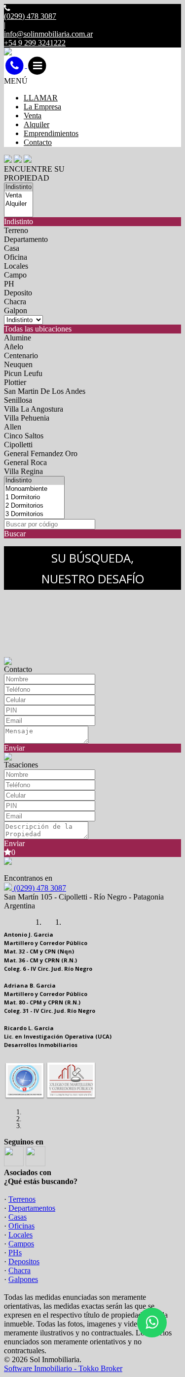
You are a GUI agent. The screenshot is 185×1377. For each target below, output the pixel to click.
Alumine (17, 337)
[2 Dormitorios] (34, 506)
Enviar (14, 748)
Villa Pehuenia (26, 418)
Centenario (21, 355)
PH (9, 284)
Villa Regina (23, 471)
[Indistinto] (18, 187)
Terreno (16, 230)
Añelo (13, 346)
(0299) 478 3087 (39, 888)
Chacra (15, 301)
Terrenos (22, 1199)
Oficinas (21, 1226)
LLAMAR (41, 98)
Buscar (15, 533)
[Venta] (18, 195)
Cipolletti (18, 444)
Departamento (26, 239)
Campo (15, 275)
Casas (17, 1217)
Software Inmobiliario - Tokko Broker (63, 1368)
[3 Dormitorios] (34, 514)
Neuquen (18, 364)
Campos (21, 1243)
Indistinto (18, 221)
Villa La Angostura (33, 409)
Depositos (23, 1261)
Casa (11, 248)
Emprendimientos (51, 133)
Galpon (15, 310)
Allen (12, 427)
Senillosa (18, 400)
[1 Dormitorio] (34, 497)
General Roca (25, 462)
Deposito (18, 292)
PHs (15, 1252)
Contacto (38, 142)
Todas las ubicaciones (38, 329)
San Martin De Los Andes (44, 391)
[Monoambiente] (34, 489)
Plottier (15, 382)
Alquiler (36, 124)
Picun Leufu (23, 373)
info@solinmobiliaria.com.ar (48, 34)
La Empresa (42, 106)
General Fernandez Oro (40, 453)
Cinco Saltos (23, 435)
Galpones (23, 1279)
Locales (16, 266)
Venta (32, 115)
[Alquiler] (18, 204)
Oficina (15, 257)
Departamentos (31, 1208)
